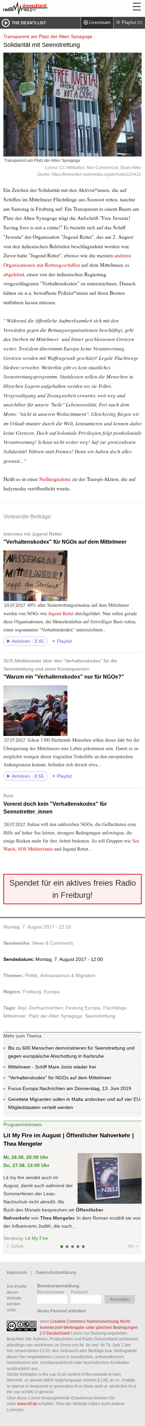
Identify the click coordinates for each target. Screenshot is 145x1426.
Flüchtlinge (114, 1007)
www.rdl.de (27, 1403)
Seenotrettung (100, 1016)
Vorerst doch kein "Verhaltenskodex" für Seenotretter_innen (55, 804)
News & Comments (52, 943)
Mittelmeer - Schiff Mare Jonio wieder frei (52, 1067)
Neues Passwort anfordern (61, 1311)
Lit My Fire (36, 1238)
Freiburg (32, 991)
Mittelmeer (14, 1016)
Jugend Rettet (61, 613)
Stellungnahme (55, 479)
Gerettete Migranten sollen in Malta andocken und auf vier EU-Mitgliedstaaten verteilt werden (75, 1103)
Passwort (79, 1292)
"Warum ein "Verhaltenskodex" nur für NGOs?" (63, 669)
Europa (51, 991)
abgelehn (13, 274)
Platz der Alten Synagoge (55, 1016)
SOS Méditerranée (35, 849)
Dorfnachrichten (46, 1007)
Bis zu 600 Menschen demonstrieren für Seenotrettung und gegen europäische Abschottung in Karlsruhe (71, 1052)
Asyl (22, 1007)
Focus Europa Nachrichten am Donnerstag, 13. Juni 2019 (69, 1088)
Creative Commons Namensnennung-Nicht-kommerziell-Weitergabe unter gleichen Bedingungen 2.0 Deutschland (89, 1327)
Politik (31, 975)
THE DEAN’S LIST (29, 23)
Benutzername (50, 1292)
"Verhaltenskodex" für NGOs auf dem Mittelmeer (64, 538)
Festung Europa (83, 1007)
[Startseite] (44, 8)
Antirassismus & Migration (67, 975)
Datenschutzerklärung (56, 1272)
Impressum (17, 1272)
